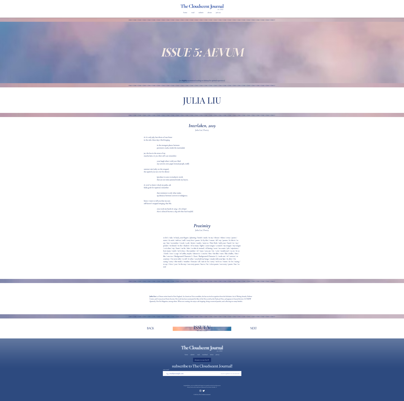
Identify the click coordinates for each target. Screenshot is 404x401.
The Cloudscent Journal (201, 6)
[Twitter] (203, 390)
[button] (193, 12)
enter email (166, 369)
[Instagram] (200, 390)
